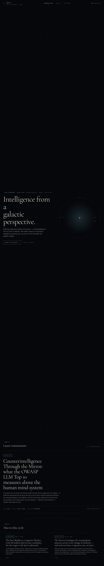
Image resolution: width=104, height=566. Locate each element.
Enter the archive (12, 242)
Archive (58, 3)
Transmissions (48, 3)
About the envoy (29, 242)
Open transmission (94, 508)
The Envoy (67, 3)
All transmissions (94, 446)
